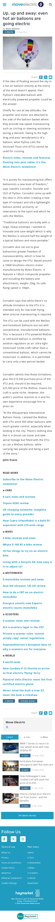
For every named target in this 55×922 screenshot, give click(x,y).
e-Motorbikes (34, 862)
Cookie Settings (9, 883)
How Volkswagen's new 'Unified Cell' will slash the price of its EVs (34, 779)
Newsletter (33, 883)
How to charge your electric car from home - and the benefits (35, 797)
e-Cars (27, 737)
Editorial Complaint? (11, 878)
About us (5, 852)
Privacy (4, 857)
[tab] (9, 737)
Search (50, 4)
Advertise (6, 873)
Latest (9, 737)
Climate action (28, 701)
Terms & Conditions (11, 862)
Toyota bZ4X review (16, 503)
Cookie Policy (7, 867)
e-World (9, 32)
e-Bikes (44, 737)
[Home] (27, 4)
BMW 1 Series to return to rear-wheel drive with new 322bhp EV (34, 747)
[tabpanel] (27, 779)
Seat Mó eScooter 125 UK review (24, 585)
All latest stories (27, 815)
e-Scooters (33, 873)
